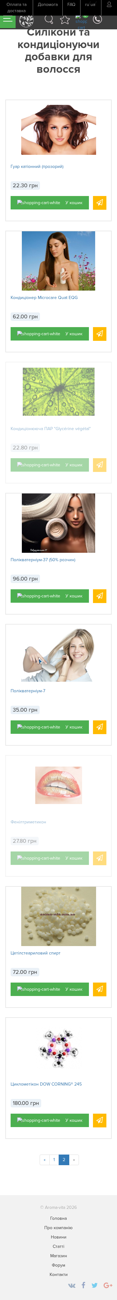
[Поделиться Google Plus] (108, 1286)
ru (87, 4)
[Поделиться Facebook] (83, 1286)
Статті (58, 1246)
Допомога (48, 4)
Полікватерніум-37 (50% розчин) (43, 559)
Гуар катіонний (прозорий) (37, 166)
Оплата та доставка (17, 7)
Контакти (59, 1274)
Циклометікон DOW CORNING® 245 (46, 1084)
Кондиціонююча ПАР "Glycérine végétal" (51, 428)
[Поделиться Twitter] (94, 1286)
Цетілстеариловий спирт (36, 953)
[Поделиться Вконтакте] (72, 1286)
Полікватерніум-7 (28, 691)
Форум (58, 1265)
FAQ (71, 4)
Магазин (58, 1255)
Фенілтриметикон (28, 822)
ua (92, 4)
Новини (58, 1237)
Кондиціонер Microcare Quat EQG (44, 297)
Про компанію (58, 1227)
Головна (58, 1218)
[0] (81, 21)
